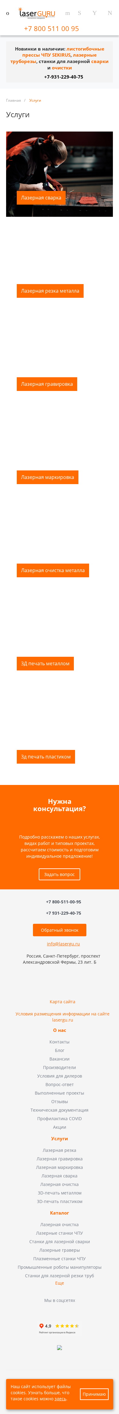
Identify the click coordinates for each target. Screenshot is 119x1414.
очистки (62, 68)
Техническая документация (59, 1110)
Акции (59, 1127)
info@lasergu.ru (63, 944)
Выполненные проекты (59, 1093)
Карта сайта (62, 1001)
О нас (59, 1030)
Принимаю (94, 1394)
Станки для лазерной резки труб (59, 1276)
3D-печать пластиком (59, 1201)
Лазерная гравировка (60, 1159)
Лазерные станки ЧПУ (59, 1233)
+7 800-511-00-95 (63, 902)
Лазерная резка (59, 1150)
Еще (59, 1283)
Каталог (59, 1213)
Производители (59, 1067)
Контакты (59, 1042)
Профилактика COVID (59, 1118)
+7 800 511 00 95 (52, 28)
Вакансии (59, 1059)
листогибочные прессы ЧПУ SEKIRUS (63, 52)
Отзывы (59, 1101)
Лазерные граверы (59, 1250)
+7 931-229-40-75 (63, 913)
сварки (100, 61)
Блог (59, 1050)
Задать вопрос (59, 874)
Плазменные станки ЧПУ (59, 1258)
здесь (60, 1399)
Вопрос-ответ (59, 1084)
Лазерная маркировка (59, 1167)
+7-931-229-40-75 (63, 77)
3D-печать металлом (59, 1193)
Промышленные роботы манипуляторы (60, 1267)
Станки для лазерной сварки (59, 1241)
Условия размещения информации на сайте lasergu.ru (63, 1017)
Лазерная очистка (59, 1184)
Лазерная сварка (59, 1176)
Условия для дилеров (59, 1076)
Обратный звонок (59, 930)
